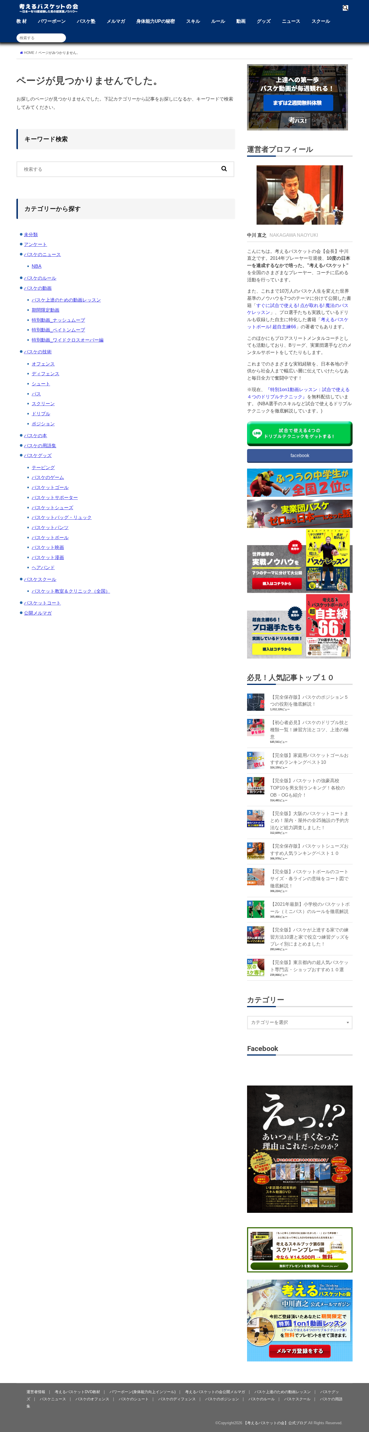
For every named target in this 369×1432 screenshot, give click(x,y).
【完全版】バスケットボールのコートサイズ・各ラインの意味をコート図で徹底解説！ (309, 878)
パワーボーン (52, 21)
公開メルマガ (38, 612)
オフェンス (43, 363)
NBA (37, 266)
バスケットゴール (50, 487)
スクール (321, 21)
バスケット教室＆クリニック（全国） (71, 591)
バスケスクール (40, 579)
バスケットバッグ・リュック (62, 517)
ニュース (291, 21)
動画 (241, 21)
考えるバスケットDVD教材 (77, 1392)
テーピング (43, 467)
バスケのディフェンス (177, 1399)
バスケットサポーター (55, 497)
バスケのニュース (42, 254)
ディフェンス (45, 373)
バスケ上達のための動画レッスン (66, 299)
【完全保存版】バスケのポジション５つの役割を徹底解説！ (309, 700)
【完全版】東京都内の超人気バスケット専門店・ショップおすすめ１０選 (309, 966)
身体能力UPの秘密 (155, 21)
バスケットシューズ (52, 507)
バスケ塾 (86, 21)
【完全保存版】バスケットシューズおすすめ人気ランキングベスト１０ (309, 849)
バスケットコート (42, 602)
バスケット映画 (48, 547)
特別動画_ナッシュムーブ (58, 320)
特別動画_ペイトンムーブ (58, 329)
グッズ (264, 21)
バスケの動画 (38, 288)
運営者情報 (36, 1392)
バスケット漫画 (48, 557)
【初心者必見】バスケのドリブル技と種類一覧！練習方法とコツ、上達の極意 (309, 729)
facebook (300, 455)
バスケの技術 (38, 351)
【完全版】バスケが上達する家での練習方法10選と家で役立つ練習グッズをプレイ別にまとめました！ (309, 936)
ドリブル (41, 413)
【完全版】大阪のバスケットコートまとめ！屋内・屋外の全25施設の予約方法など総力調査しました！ (309, 820)
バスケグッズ (38, 455)
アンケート (35, 244)
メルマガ (116, 21)
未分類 (31, 234)
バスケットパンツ (50, 527)
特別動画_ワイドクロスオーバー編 (67, 339)
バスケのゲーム (48, 477)
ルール (218, 21)
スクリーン (43, 403)
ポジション (43, 423)
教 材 (21, 21)
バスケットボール (50, 537)
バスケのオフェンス (92, 1399)
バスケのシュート (134, 1399)
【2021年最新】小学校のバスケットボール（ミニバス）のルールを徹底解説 (310, 907)
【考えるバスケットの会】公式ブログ (275, 1423)
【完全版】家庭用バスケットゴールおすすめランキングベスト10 (309, 759)
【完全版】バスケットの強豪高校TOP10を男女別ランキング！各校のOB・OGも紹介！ (307, 787)
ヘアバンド (43, 567)
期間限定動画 (45, 309)
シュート (41, 383)
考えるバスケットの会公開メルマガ (215, 1392)
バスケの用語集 (40, 445)
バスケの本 (35, 435)
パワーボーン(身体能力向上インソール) (143, 1392)
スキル (193, 21)
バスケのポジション (222, 1399)
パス (36, 393)
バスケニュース (53, 1399)
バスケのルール (40, 278)
